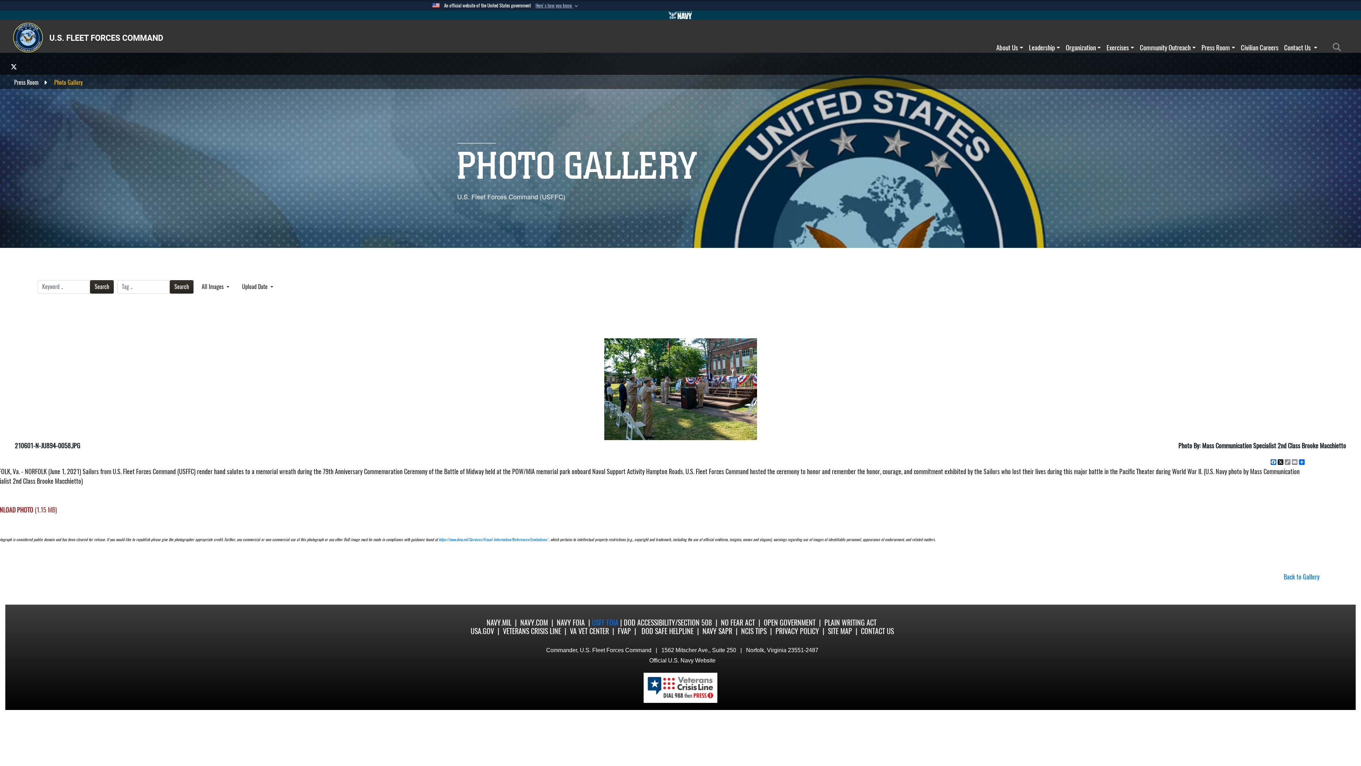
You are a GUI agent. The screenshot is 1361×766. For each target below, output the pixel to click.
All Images (213, 286)
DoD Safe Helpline (668, 631)
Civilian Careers (1259, 47)
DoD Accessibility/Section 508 (668, 622)
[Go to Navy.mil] (680, 15)
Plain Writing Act (850, 622)
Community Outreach (1165, 47)
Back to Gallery (1302, 576)
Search (102, 286)
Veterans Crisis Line (532, 631)
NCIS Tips (754, 631)
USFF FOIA (606, 622)
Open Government (790, 622)
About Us (1007, 47)
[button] (557, 5)
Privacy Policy (797, 631)
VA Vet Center (589, 631)
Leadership (1042, 47)
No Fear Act (738, 622)
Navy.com (534, 622)
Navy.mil (499, 622)
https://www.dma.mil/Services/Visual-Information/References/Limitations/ (493, 539)
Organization (1081, 47)
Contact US (877, 631)
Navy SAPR (717, 631)
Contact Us (1298, 47)
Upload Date (255, 286)
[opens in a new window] (14, 66)
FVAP (624, 631)
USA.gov (482, 631)
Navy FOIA (571, 622)
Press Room (1216, 47)
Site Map (840, 631)
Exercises (1118, 47)
